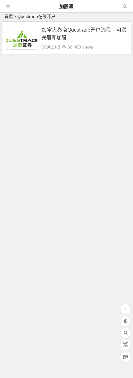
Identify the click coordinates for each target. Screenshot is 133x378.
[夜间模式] (125, 321)
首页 (8, 16)
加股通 (66, 6)
